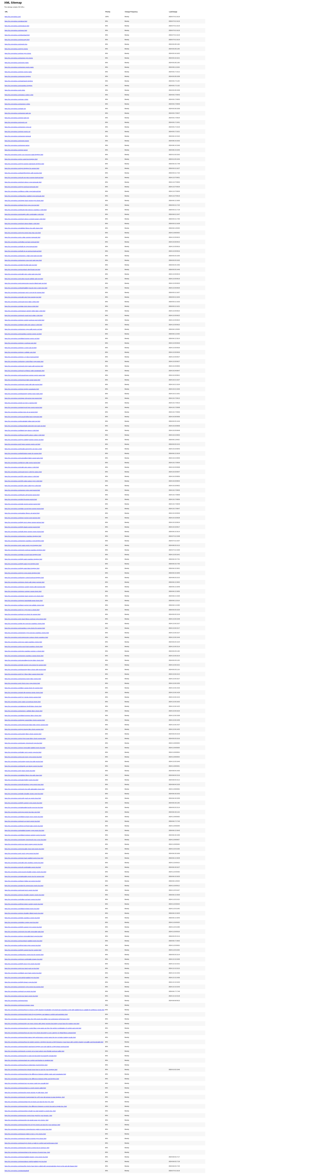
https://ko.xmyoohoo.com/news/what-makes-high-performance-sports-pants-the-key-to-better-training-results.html (40, 1037)
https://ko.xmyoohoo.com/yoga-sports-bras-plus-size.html (23, 232)
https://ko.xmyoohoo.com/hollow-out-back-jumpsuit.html (22, 242)
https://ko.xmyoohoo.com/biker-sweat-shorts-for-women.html (24, 688)
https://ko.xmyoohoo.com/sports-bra (16, 44)
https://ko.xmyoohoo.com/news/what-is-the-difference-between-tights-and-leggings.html (32, 1078)
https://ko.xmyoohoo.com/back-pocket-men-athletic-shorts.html (24, 605)
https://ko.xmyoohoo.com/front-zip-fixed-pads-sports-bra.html (24, 826)
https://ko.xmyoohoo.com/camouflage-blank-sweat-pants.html (24, 458)
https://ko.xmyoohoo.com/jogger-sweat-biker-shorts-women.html (25, 720)
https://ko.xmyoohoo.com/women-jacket (17, 145)
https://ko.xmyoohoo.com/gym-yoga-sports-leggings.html (22, 573)
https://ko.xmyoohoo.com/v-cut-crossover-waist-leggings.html (24, 154)
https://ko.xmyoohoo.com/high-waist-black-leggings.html (22, 568)
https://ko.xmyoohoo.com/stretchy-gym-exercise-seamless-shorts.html (27, 632)
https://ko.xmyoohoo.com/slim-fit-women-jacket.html (21, 499)
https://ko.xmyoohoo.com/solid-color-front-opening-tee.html (23, 297)
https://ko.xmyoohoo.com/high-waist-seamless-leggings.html (23, 559)
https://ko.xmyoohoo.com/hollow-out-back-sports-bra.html (22, 899)
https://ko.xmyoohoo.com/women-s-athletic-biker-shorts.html (23, 711)
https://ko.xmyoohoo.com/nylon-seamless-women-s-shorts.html (24, 651)
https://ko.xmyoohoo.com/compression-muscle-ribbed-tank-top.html (26, 283)
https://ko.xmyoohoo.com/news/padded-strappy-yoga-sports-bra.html (26, 1157)
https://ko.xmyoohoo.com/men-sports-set (17, 131)
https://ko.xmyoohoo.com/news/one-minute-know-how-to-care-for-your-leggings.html (31, 1069)
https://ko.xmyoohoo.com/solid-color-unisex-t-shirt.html (22, 467)
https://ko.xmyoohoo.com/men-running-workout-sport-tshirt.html (24, 320)
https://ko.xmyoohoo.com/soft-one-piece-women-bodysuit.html (24, 177)
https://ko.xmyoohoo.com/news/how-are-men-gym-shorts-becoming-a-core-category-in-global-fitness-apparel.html (40, 1033)
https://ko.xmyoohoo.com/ (13, 16)
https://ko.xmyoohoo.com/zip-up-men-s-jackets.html (21, 403)
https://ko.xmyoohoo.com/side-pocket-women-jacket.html (22, 504)
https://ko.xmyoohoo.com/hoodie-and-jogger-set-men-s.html (23, 449)
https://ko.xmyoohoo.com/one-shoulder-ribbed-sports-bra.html (24, 913)
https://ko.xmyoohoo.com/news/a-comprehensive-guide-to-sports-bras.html (28, 1129)
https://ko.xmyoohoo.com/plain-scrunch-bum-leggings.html (23, 554)
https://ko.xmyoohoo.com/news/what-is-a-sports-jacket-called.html (25, 1088)
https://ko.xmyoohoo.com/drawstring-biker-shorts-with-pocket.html (25, 669)
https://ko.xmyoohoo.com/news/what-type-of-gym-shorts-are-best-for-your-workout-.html (32, 1124)
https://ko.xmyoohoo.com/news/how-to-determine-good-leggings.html (26, 1065)
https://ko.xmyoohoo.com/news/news (16, 1000)
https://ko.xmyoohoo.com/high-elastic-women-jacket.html (22, 527)
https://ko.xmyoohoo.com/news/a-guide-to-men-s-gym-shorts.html (25, 1134)
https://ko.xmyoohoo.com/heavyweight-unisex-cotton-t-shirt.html (24, 435)
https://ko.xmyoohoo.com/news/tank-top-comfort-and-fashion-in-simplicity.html (29, 1060)
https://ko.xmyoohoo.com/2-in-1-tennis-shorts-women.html (23, 697)
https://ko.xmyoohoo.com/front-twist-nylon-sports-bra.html (23, 945)
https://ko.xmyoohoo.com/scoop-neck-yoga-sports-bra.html (23, 757)
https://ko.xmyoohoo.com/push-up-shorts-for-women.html (22, 614)
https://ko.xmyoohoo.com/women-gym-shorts (19, 58)
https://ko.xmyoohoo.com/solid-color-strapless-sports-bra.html (24, 862)
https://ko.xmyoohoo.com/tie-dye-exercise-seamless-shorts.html (25, 623)
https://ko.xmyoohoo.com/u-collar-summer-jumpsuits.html (22, 237)
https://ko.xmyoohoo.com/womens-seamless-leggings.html (23, 536)
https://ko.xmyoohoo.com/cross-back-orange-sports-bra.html (24, 844)
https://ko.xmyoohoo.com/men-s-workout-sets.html (20, 343)
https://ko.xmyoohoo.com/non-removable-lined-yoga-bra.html (23, 936)
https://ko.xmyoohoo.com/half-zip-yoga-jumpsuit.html (21, 246)
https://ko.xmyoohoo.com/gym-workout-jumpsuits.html (21, 186)
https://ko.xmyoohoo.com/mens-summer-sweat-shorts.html (23, 591)
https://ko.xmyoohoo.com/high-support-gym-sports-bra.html (23, 927)
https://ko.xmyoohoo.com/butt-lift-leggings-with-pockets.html (23, 173)
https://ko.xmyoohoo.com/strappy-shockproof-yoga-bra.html (23, 743)
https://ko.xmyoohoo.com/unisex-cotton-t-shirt (19, 95)
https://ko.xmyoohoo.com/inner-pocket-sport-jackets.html (22, 518)
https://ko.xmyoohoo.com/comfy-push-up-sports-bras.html (23, 798)
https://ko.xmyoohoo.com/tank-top (15, 108)
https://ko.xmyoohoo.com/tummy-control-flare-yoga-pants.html (24, 361)
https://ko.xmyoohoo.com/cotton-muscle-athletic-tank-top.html (24, 278)
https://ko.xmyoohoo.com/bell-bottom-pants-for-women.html (23, 453)
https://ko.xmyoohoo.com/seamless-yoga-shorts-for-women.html (25, 628)
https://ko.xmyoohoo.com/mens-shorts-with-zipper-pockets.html (24, 582)
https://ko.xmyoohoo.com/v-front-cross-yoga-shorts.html (22, 683)
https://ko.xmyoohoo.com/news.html (16, 30)
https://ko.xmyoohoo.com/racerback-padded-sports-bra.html (23, 941)
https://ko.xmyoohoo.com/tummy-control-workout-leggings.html (24, 577)
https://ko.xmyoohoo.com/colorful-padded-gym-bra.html (22, 977)
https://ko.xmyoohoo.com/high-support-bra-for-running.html (23, 950)
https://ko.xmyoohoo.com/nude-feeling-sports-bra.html (21, 780)
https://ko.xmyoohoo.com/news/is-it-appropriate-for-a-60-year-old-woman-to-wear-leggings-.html (35, 1097)
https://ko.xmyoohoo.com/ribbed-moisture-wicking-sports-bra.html (25, 835)
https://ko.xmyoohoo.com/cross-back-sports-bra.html (21, 996)
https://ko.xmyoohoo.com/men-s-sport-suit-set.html (20, 347)
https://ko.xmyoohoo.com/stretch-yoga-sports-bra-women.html (24, 987)
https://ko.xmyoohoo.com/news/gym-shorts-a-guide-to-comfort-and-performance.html (31, 1143)
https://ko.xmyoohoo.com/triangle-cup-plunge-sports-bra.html (24, 766)
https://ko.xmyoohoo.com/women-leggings (18, 76)
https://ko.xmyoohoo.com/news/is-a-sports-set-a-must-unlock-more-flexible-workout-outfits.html (34, 1051)
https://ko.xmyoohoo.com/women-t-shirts (17, 104)
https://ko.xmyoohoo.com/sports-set (16, 122)
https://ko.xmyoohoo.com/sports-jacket (17, 141)
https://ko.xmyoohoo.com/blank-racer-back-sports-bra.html (23, 973)
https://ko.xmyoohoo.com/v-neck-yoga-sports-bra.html (22, 853)
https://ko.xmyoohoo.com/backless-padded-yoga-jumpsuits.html (24, 196)
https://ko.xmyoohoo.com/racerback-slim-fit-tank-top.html (22, 269)
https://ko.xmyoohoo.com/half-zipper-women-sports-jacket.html (24, 531)
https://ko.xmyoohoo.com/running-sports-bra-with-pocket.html (24, 761)
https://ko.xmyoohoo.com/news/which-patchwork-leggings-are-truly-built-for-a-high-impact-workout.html (37, 1046)
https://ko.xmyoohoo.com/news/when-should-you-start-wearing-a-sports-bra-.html (30, 1111)
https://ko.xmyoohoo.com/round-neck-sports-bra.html (21, 890)
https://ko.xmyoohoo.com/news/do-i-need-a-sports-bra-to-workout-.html (27, 1147)
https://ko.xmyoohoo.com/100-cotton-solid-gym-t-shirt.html (23, 485)
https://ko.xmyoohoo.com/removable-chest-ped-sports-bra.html (24, 849)
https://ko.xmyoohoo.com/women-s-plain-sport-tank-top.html (23, 255)
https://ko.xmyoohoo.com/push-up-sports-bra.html (20, 991)
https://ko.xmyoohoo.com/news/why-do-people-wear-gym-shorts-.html (26, 1120)
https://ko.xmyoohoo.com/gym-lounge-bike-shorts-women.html (24, 729)
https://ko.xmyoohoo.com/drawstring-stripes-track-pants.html (24, 393)
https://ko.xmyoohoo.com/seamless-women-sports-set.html (23, 334)
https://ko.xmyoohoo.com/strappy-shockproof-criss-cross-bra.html (25, 839)
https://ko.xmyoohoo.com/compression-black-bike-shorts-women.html (26, 724)
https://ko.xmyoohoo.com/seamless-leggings (18, 85)
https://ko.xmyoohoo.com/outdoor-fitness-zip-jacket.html (22, 513)
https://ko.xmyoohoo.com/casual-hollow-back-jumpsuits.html (23, 416)
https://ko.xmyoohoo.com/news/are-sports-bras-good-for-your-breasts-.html (28, 1115)
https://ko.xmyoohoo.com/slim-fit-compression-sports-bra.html (24, 885)
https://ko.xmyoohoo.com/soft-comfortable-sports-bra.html (23, 867)
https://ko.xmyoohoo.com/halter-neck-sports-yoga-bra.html (23, 752)
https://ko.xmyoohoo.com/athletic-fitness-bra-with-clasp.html (23, 775)
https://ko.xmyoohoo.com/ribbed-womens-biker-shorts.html (23, 715)
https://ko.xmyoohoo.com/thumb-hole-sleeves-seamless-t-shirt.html (25, 209)
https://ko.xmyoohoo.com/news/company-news (19, 1005)
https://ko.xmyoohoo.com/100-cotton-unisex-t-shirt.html (22, 476)
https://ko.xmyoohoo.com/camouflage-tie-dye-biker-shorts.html (24, 660)
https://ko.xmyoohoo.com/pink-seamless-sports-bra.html (22, 918)
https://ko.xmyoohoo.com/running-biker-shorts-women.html (23, 734)
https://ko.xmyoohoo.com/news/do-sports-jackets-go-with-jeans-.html (26, 1092)
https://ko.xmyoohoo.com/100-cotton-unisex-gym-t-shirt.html (23, 481)
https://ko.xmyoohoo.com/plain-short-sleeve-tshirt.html (21, 306)
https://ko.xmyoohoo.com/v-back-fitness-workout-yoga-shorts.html (25, 619)
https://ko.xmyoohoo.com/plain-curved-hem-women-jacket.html (24, 508)
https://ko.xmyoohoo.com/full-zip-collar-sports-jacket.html (22, 462)
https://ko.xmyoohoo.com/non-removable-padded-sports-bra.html (25, 747)
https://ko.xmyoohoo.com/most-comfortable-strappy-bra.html (23, 959)
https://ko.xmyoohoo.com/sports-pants (17, 62)
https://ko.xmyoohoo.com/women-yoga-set (18, 127)
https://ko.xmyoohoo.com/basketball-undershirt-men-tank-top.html (25, 426)
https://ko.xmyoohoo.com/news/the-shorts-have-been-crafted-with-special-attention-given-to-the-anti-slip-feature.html (41, 1166)
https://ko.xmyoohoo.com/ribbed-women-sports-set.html (22, 338)
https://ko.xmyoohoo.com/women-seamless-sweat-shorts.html (24, 655)
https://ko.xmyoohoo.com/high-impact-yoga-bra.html (21, 982)
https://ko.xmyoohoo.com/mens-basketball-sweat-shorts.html (24, 600)
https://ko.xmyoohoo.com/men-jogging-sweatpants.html (22, 389)
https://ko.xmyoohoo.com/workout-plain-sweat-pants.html (22, 380)
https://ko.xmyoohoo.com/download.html (17, 35)
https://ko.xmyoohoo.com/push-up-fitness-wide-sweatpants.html (24, 370)
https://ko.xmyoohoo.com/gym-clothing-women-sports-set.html (24, 439)
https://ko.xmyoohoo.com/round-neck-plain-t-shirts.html (22, 301)
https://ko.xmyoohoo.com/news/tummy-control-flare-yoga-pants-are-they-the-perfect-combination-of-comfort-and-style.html (43, 1028)
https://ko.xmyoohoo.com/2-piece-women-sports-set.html (22, 444)
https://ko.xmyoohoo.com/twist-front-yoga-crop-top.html (22, 205)
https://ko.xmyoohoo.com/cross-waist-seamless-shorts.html (23, 642)
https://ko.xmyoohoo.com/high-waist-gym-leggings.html (22, 564)
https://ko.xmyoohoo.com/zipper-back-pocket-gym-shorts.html (24, 200)
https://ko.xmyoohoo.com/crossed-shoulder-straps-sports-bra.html (25, 872)
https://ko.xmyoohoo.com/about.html (16, 21)
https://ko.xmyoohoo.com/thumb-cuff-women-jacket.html (22, 495)
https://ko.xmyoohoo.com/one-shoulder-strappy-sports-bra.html (24, 895)
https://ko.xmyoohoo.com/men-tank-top (17, 118)
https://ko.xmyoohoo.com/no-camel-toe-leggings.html (21, 159)
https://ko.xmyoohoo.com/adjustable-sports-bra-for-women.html (24, 876)
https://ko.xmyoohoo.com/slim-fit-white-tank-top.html (21, 265)
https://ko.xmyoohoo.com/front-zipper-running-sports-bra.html (24, 904)
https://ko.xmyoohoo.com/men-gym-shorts (18, 53)
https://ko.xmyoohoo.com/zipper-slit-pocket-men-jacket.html (23, 398)
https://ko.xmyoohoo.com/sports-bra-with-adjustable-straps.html (24, 789)
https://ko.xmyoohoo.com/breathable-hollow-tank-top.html (22, 421)
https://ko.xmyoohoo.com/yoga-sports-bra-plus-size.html (22, 812)
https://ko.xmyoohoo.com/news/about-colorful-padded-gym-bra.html (26, 1161)
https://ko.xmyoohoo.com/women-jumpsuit (18, 136)
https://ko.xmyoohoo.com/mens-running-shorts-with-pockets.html (25, 587)
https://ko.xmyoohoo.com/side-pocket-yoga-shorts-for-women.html (25, 665)
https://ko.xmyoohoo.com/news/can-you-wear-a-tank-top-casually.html (26, 1083)
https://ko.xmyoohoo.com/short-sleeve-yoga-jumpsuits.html (23, 182)
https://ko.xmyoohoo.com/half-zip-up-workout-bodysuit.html (23, 251)
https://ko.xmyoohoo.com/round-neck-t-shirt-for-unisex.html (23, 472)
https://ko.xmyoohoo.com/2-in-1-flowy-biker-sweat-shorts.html (24, 674)
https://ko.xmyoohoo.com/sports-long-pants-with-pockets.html (24, 366)
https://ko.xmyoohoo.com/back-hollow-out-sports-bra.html (22, 881)
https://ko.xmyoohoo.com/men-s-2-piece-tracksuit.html (22, 357)
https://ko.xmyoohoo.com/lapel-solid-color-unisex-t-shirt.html (23, 324)
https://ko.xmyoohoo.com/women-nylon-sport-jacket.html (22, 490)
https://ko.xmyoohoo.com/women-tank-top (18, 113)
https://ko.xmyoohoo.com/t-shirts (15, 90)
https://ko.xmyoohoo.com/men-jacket (16, 150)
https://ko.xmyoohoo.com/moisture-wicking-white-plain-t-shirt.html (25, 311)
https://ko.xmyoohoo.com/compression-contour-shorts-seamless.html (26, 637)
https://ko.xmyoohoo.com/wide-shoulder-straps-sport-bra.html (24, 793)
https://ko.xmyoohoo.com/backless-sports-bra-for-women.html (24, 954)
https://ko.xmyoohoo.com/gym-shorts (16, 49)
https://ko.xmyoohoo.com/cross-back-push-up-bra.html (22, 968)
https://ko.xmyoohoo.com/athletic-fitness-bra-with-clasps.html (24, 228)
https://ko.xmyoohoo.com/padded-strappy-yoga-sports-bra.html (24, 830)
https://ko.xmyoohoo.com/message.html (17, 39)
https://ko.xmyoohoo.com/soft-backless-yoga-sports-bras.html (24, 784)
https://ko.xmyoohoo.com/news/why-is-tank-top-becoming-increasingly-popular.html (30, 1055)
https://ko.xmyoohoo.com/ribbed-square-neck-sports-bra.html (24, 816)
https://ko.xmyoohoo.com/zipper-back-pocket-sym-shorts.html (24, 596)
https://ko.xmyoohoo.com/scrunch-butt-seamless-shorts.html (24, 646)
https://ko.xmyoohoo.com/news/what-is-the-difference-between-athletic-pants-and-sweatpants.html (35, 1074)
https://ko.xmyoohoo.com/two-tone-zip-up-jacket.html (21, 412)
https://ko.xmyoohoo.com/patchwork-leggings (19, 81)
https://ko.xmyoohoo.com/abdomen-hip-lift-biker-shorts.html (23, 706)
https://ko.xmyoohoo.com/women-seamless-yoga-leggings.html (24, 541)
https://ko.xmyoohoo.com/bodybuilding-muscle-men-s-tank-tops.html (26, 288)
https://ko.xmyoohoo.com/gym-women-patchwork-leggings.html (24, 164)
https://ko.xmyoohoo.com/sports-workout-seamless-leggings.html (25, 550)
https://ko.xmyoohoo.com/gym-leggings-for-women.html (22, 168)
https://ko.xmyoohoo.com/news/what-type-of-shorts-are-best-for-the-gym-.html (29, 1101)
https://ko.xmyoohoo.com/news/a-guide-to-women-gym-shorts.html (25, 1138)
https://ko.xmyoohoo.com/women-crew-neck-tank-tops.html (23, 260)
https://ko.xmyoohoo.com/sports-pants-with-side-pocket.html (23, 384)
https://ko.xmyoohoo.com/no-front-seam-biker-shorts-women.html (25, 738)
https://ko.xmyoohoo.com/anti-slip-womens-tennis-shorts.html (24, 692)
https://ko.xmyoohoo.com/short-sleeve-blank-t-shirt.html (22, 223)
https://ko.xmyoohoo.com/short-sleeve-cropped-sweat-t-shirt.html (25, 219)
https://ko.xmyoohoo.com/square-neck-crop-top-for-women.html (24, 292)
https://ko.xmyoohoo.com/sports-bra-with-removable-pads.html (24, 931)
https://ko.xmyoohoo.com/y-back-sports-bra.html (20, 770)
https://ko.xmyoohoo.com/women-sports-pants (19, 67)
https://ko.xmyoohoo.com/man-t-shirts (16, 99)
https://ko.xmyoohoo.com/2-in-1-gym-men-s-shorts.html (22, 610)
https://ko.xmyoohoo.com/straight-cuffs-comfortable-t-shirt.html (24, 214)
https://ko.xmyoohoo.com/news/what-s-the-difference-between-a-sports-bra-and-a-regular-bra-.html (36, 1106)
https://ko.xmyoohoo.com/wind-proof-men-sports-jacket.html (23, 407)
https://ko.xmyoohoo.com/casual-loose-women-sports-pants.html (25, 375)
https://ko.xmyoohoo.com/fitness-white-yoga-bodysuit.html (23, 191)
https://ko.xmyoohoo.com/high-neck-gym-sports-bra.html (22, 964)
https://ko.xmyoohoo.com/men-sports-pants (18, 72)
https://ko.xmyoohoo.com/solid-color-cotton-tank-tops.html (23, 274)
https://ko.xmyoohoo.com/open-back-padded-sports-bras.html (24, 858)
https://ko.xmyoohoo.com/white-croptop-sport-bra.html (21, 922)
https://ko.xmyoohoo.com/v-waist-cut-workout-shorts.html (22, 701)
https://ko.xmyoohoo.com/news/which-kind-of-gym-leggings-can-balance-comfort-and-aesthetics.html (36, 1014)
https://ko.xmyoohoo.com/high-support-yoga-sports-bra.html (23, 803)
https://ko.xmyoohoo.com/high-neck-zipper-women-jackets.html (24, 522)
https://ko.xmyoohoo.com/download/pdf (17, 1170)
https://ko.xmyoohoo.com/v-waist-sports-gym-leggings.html (23, 545)
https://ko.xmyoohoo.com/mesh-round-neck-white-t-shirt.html (24, 315)
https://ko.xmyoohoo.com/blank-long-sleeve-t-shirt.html (22, 430)
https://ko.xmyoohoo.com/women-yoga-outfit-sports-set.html (23, 329)
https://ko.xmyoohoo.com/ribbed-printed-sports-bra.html (22, 908)
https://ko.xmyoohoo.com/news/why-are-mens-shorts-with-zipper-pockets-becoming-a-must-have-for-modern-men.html (42, 1023)
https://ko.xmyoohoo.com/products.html (17, 26)
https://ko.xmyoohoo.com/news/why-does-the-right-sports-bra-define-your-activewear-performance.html (37, 1019)
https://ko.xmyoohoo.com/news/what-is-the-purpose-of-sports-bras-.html (27, 1152)
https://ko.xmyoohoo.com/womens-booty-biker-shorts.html (23, 678)
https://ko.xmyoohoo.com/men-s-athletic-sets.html (20, 352)
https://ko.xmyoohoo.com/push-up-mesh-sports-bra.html (22, 821)
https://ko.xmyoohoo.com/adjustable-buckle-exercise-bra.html (24, 807)
